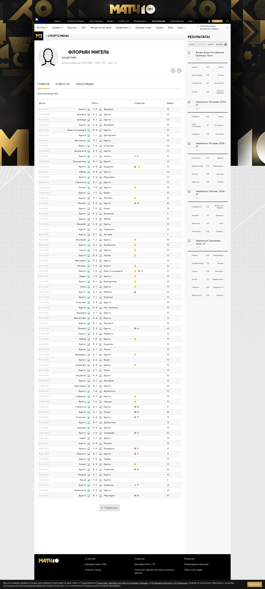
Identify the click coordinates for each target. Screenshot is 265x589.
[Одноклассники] (179, 70)
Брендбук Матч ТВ (144, 564)
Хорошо (254, 584)
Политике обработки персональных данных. (122, 582)
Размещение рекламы (196, 564)
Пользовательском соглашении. (169, 582)
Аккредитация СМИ (95, 564)
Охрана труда (93, 569)
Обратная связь (193, 569)
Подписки (139, 558)
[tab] (43, 84)
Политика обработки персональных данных (154, 571)
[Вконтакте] (173, 70)
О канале (90, 558)
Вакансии (189, 558)
